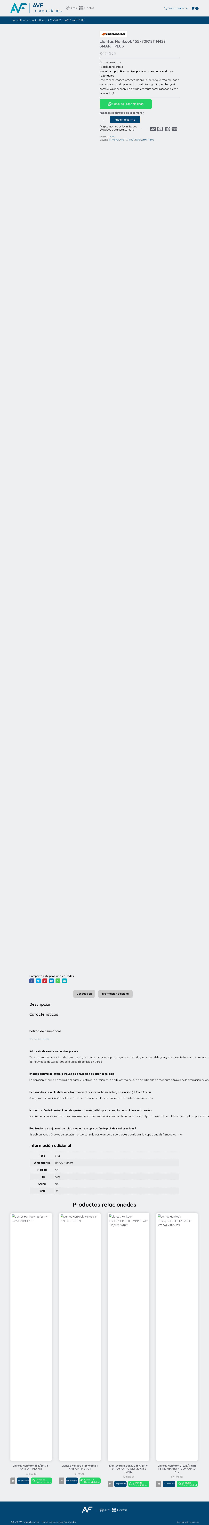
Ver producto (23, 1480)
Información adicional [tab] (115, 993)
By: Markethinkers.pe (188, 1521)
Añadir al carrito (125, 119)
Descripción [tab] (84, 993)
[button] (12, 1481)
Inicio (15, 20)
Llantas (24, 20)
